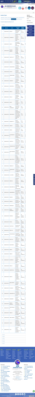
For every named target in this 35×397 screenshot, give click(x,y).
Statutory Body (20, 351)
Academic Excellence (12, 17)
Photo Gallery (29, 20)
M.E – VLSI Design (27, 371)
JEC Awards (25, 358)
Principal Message (8, 355)
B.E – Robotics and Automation (5, 388)
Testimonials (19, 352)
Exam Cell (13, 353)
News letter (13, 358)
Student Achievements (8, 19)
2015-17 (3, 343)
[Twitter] (20, 394)
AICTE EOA (19, 359)
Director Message (8, 358)
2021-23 (3, 334)
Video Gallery (31, 354)
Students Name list (19, 19)
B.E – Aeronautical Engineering (5, 366)
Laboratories (31, 357)
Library (30, 358)
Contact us (19, 357)
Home (28, 18)
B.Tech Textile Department (5, 390)
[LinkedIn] (22, 394)
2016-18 (3, 341)
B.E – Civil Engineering (4, 367)
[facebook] (16, 394)
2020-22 (3, 336)
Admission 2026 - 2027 (34, 179)
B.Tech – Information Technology (6, 389)
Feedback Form (15, 1)
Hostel (30, 355)
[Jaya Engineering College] (9, 7)
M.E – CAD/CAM (27, 372)
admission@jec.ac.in (22, 2)
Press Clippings (26, 353)
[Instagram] (18, 394)
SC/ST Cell (19, 358)
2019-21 (3, 338)
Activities (17, 17)
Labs (8, 17)
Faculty (6, 17)
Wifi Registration (26, 356)
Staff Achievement (21, 17)
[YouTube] (24, 394)
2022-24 (3, 24)
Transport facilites (31, 356)
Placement (2, 19)
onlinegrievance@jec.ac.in (27, 1)
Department (2, 17)
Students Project (13, 19)
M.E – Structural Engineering (29, 366)
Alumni (25, 357)
